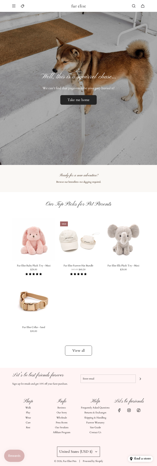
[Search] (133, 5)
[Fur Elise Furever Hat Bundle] (78, 239)
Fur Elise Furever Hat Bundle (78, 265)
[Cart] (142, 5)
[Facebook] (119, 410)
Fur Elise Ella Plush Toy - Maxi (123, 265)
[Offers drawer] (22, 5)
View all (78, 350)
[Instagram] (128, 410)
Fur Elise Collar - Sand (33, 327)
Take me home (78, 99)
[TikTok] (138, 410)
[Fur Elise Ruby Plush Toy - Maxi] (33, 239)
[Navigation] (13, 5)
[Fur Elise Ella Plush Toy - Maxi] (123, 239)
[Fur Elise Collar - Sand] (33, 301)
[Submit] (140, 378)
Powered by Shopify (93, 461)
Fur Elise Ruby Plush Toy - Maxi (33, 265)
